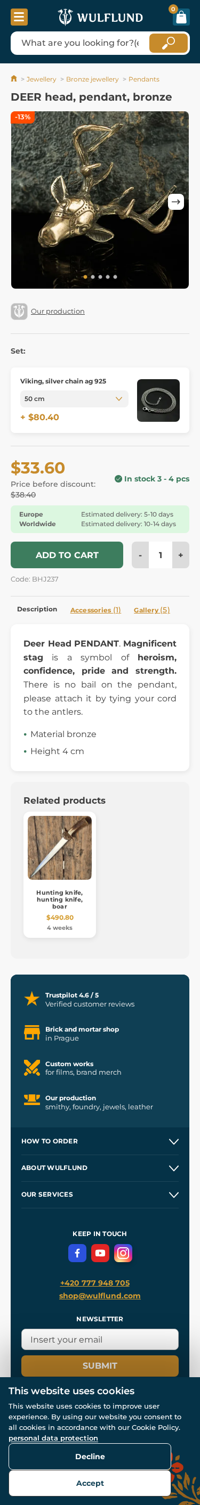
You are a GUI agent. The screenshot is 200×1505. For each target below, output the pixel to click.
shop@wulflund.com (100, 1295)
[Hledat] (168, 43)
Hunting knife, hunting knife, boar (59, 899)
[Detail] (158, 400)
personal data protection (53, 1438)
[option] (100, 201)
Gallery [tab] (152, 610)
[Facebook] (77, 1253)
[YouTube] (100, 1253)
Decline (90, 1456)
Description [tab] (37, 609)
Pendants (144, 79)
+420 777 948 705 (95, 1283)
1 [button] (85, 277)
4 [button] (108, 277)
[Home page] (15, 79)
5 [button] (115, 277)
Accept (90, 1483)
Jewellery (42, 79)
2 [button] (93, 277)
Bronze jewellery (92, 79)
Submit (100, 1366)
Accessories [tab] (96, 610)
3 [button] (100, 277)
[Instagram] (123, 1253)
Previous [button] (24, 202)
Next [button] (176, 202)
